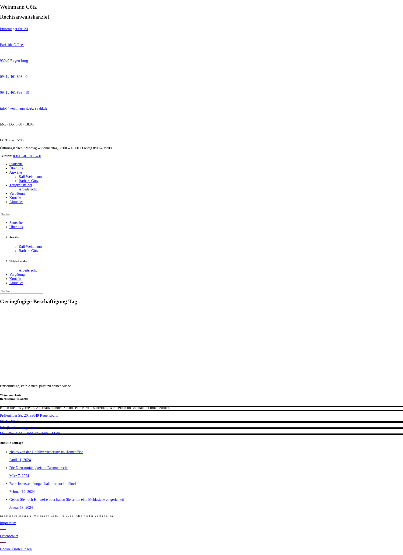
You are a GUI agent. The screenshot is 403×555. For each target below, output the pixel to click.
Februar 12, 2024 (22, 492)
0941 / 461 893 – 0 (27, 156)
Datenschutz (9, 536)
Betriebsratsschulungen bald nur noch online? (42, 484)
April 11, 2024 (20, 460)
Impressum (8, 523)
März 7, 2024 (19, 476)
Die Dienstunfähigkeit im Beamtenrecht (38, 468)
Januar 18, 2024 (21, 507)
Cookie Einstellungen (16, 549)
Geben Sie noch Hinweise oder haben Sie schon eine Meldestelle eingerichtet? (67, 499)
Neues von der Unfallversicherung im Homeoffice (46, 452)
